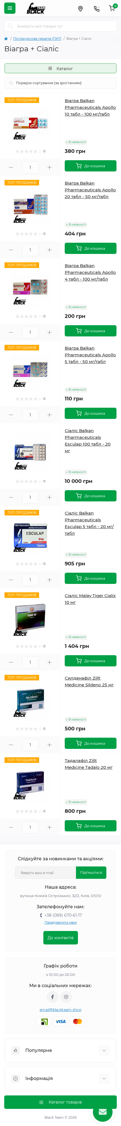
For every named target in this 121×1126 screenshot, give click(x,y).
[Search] (10, 26)
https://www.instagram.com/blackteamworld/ (66, 997)
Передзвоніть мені (60, 922)
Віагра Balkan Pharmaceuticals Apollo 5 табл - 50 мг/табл (90, 354)
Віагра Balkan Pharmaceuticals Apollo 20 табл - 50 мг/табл (90, 189)
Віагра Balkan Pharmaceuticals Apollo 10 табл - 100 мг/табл (90, 107)
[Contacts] (96, 8)
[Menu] (9, 8)
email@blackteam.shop (60, 1010)
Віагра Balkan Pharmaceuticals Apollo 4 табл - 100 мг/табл (90, 272)
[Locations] (80, 8)
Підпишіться (91, 872)
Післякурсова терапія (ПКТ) (37, 38)
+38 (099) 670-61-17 (63, 915)
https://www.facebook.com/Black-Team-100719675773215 (52, 997)
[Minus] (11, 167)
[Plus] (49, 167)
